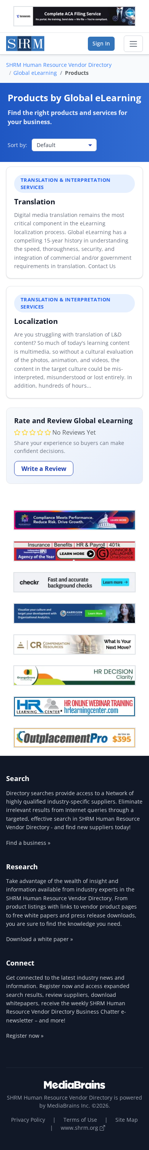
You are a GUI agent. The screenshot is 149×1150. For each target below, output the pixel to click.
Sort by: (17, 145)
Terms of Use (80, 1119)
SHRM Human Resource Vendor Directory (59, 64)
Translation (34, 201)
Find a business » (28, 842)
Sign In (101, 43)
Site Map (126, 1119)
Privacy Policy (28, 1119)
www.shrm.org (80, 1127)
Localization (36, 321)
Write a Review (43, 468)
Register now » (25, 1035)
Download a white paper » (39, 939)
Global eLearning (35, 72)
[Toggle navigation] (133, 44)
